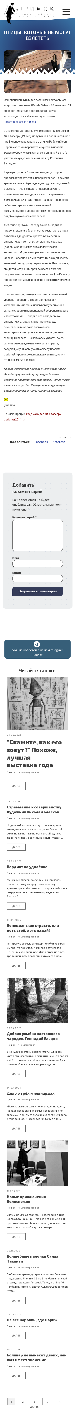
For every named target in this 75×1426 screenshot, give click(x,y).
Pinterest (58, 441)
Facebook (41, 441)
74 (60, 1401)
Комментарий (24, 517)
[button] (37, 649)
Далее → (36, 1406)
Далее (16, 785)
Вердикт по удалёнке (27, 866)
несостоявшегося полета (20, 121)
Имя (15, 558)
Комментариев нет (28, 772)
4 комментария (26, 1044)
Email (16, 572)
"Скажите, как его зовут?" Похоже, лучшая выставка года (34, 753)
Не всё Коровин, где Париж (32, 1320)
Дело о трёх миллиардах (31, 1093)
